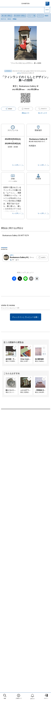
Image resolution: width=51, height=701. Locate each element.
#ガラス (3, 19)
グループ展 (31, 16)
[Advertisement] (25, 443)
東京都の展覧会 (7, 16)
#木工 (9, 19)
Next (49, 355)
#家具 (46, 16)
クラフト (40, 16)
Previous (2, 355)
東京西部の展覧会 (20, 16)
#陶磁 (14, 19)
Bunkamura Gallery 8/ (25, 73)
